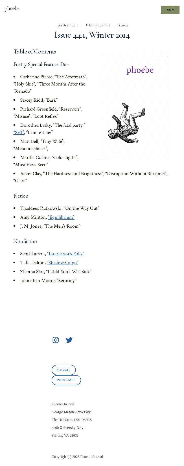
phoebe (12, 8)
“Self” (18, 132)
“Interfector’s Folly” (65, 253)
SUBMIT (63, 370)
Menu (170, 9)
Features (123, 25)
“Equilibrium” (61, 217)
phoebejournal (66, 25)
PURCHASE (66, 380)
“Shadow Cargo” (62, 262)
